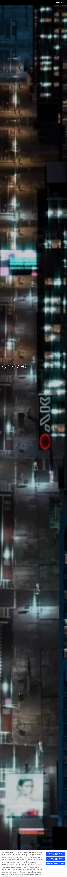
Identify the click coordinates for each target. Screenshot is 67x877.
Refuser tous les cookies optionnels (55, 859)
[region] (33, 863)
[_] (60, 2)
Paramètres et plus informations (55, 863)
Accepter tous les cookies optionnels (55, 854)
